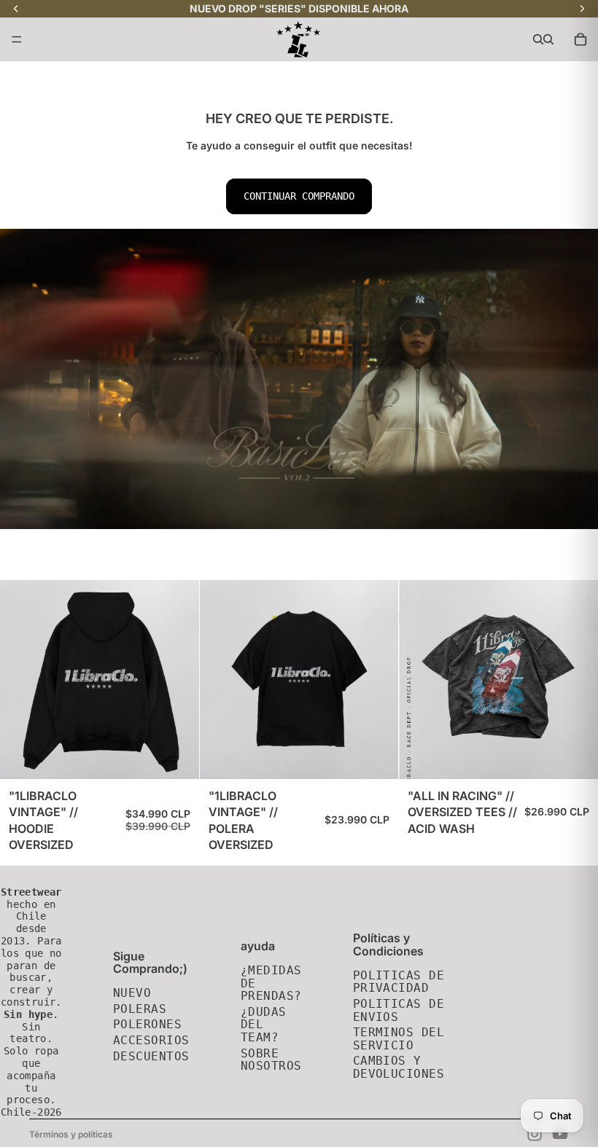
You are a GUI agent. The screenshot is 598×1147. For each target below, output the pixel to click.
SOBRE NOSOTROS (271, 1059)
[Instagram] (534, 1134)
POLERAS (139, 1009)
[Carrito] (580, 39)
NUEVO (132, 993)
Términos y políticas (71, 1134)
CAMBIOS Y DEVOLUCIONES (399, 1067)
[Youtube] (560, 1134)
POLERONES (147, 1024)
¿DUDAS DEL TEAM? (264, 1024)
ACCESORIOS (151, 1040)
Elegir (189, 756)
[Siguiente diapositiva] (576, 679)
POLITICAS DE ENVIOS (399, 1010)
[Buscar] (538, 39)
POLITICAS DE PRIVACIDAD (399, 981)
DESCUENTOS (151, 1056)
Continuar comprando (299, 196)
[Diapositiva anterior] (421, 679)
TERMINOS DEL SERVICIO (399, 1038)
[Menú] (17, 39)
